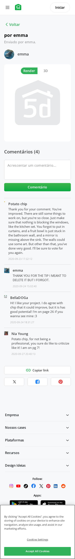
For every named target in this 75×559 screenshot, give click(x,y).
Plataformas (14, 440)
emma (23, 54)
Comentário (37, 187)
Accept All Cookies (37, 551)
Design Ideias (15, 465)
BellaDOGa (19, 297)
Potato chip (17, 204)
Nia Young (19, 333)
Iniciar (60, 7)
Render (29, 71)
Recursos (12, 453)
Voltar (14, 24)
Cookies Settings (37, 539)
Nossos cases (15, 427)
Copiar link (40, 370)
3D (46, 71)
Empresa (12, 415)
